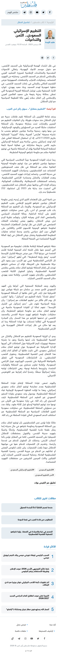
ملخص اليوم (13, 12)
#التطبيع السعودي (46, 469)
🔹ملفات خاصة (21, 631)
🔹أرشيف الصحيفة (47, 631)
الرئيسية (50, 22)
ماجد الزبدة (50, 42)
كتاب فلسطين (38, 22)
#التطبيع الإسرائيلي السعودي (22, 469)
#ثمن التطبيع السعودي (44, 475)
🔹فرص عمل (22, 624)
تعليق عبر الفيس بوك (45, 482)
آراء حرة (53, 624)
